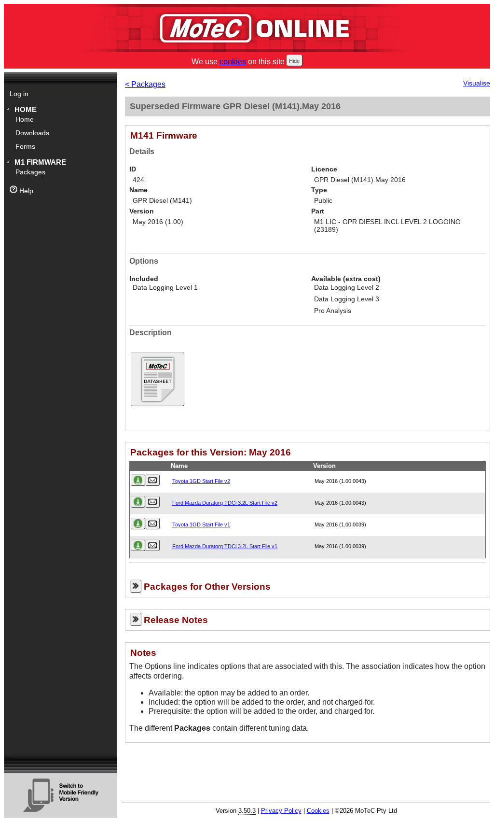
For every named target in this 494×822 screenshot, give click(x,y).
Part (317, 211)
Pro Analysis (332, 310)
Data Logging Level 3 (346, 299)
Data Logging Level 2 (346, 287)
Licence (324, 169)
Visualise (476, 83)
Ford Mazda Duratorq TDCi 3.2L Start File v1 (224, 546)
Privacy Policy (281, 810)
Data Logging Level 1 (165, 287)
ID (132, 169)
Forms (25, 146)
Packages (30, 172)
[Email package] (152, 480)
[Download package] (138, 480)
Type (319, 190)
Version (141, 211)
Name (138, 190)
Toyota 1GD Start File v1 (201, 524)
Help (25, 191)
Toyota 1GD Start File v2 (201, 481)
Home (25, 109)
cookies (233, 61)
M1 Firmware (40, 162)
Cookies (318, 810)
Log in (19, 94)
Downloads (32, 133)
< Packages (145, 84)
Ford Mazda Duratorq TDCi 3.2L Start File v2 (224, 503)
